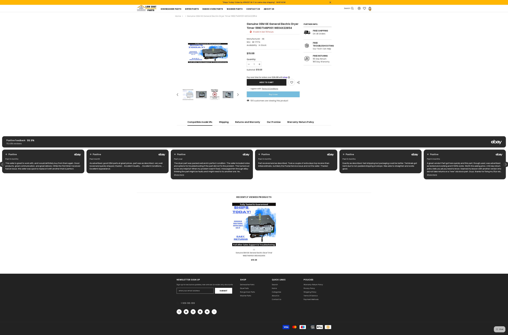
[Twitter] (214, 311)
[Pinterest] (193, 311)
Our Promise (274, 122)
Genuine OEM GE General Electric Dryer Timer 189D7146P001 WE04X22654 (254, 254)
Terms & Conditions (270, 89)
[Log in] (359, 8)
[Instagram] (186, 311)
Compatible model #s (199, 122)
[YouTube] (207, 311)
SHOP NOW (281, 2)
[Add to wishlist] (291, 82)
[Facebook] (179, 311)
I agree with (255, 88)
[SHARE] (297, 82)
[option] (208, 53)
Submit (224, 290)
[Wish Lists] (364, 8)
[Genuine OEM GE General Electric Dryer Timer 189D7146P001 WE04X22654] (254, 224)
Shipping (224, 122)
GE (263, 39)
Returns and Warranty (247, 122)
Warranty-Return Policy (300, 122)
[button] (177, 95)
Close (330, 2)
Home (178, 16)
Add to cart (266, 82)
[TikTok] (200, 311)
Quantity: (251, 59)
